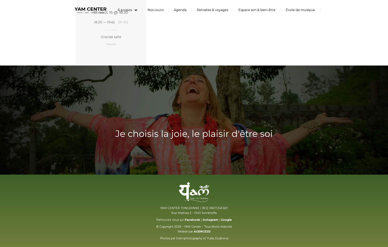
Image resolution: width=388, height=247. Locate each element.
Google (226, 220)
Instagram (210, 220)
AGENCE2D (202, 231)
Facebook (192, 220)
